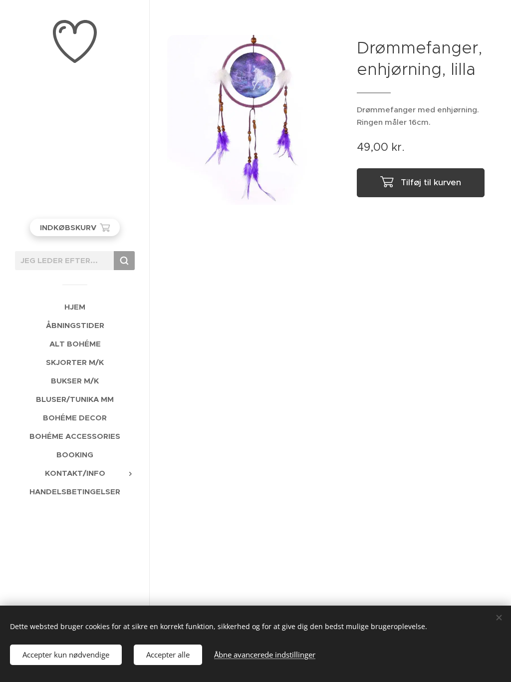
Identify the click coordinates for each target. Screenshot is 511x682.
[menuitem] (75, 307)
